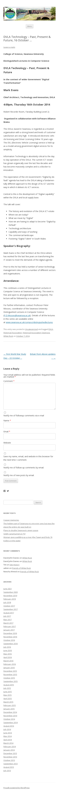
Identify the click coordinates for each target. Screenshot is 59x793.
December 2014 (10, 712)
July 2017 (7, 616)
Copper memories (11, 520)
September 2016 (10, 643)
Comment (8, 381)
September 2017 (10, 609)
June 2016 (7, 650)
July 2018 (7, 602)
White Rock (8, 336)
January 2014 (9, 750)
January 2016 (9, 667)
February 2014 (9, 746)
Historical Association (12, 332)
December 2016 (10, 633)
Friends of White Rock (21, 568)
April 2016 (7, 657)
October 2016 (9, 640)
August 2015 (8, 684)
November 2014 (10, 715)
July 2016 (7, 647)
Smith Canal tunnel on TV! (14, 534)
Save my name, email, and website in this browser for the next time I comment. (28, 458)
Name (7, 420)
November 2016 (10, 636)
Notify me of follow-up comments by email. (23, 467)
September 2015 (10, 681)
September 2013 (10, 763)
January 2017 (9, 630)
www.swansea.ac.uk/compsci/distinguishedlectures (29, 322)
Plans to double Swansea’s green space (20, 530)
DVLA (51, 329)
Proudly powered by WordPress (16, 788)
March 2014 (8, 743)
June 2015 (7, 691)
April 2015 (7, 698)
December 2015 (10, 671)
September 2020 (10, 592)
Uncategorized (31, 329)
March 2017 (8, 623)
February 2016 (9, 664)
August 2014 (8, 726)
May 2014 (7, 736)
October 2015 (9, 678)
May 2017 (7, 619)
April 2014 (7, 739)
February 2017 (9, 626)
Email (6, 431)
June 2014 (7, 733)
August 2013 (8, 767)
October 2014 (9, 719)
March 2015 (8, 702)
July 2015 (7, 688)
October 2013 (9, 760)
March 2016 (8, 660)
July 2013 (7, 770)
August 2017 (8, 612)
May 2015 (7, 695)
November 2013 (10, 757)
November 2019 (10, 595)
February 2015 (9, 705)
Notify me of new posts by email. (18, 475)
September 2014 (10, 722)
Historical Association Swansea (36, 332)
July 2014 (7, 729)
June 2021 (7, 588)
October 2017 (9, 606)
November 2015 (10, 674)
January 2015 (9, 709)
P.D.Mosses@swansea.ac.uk (17, 315)
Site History (14, 564)
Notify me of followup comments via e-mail (23, 415)
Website (7, 442)
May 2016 (7, 654)
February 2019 (9, 599)
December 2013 (10, 753)
